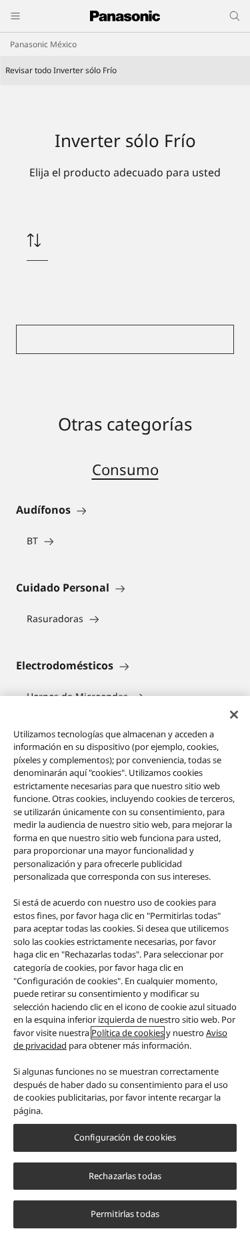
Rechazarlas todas (125, 1176)
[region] (125, 967)
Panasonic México (43, 44)
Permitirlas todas (125, 1214)
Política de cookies (127, 1033)
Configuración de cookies (125, 1137)
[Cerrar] (234, 714)
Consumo (125, 469)
